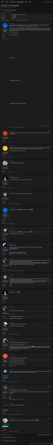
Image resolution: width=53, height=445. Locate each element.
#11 (50, 274)
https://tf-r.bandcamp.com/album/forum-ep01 (19, 20)
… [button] (5, 12)
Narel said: (12, 276)
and (14, 349)
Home (48, 443)
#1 (50, 23)
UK (2, 431)
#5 (50, 176)
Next (9, 12)
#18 (50, 385)
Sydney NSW (4, 203)
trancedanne (5, 137)
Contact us (32, 443)
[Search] (51, 2)
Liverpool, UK (4, 397)
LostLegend (5, 391)
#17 (50, 369)
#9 (50, 243)
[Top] (50, 443)
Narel (5, 264)
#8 (50, 227)
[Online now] (5, 27)
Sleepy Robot (5, 328)
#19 (50, 403)
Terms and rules (36, 443)
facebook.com (6, 223)
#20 (50, 418)
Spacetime (5, 409)
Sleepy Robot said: (13, 340)
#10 (50, 258)
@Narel (15, 25)
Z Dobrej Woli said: (13, 229)
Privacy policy (42, 443)
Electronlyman (5, 249)
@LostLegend (42, 27)
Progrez (5, 359)
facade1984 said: (13, 308)
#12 (50, 290)
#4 (50, 161)
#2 (50, 131)
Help (45, 443)
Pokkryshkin (5, 167)
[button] (9, 2)
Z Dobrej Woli (5, 29)
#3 (50, 146)
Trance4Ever (5, 344)
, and (14, 203)
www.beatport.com (7, 398)
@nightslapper (19, 391)
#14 (50, 322)
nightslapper (5, 152)
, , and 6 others (17, 127)
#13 (50, 306)
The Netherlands (4, 334)
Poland (3, 222)
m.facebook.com (6, 270)
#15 (50, 338)
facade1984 (5, 233)
